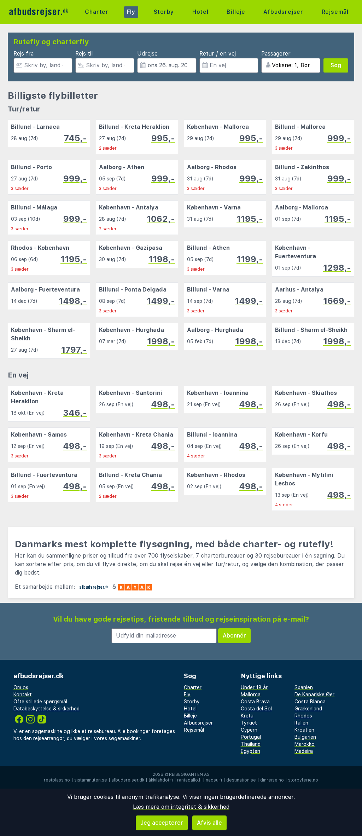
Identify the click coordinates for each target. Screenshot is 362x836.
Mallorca (251, 694)
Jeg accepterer (161, 822)
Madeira (303, 751)
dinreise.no (272, 780)
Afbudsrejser (283, 11)
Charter (97, 11)
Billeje (236, 11)
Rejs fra (23, 53)
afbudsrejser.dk (127, 780)
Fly (131, 11)
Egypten (250, 751)
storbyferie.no (303, 780)
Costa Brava (255, 701)
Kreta (247, 716)
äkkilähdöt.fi (160, 780)
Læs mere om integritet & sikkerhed (181, 806)
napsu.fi (214, 780)
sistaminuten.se (90, 780)
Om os (20, 687)
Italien (301, 723)
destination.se (241, 780)
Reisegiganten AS (189, 774)
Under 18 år (254, 687)
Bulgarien (305, 737)
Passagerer (276, 53)
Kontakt (22, 694)
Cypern (249, 730)
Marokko (304, 744)
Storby (164, 11)
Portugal (251, 737)
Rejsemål (335, 11)
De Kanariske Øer (314, 694)
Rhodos (303, 716)
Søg (336, 65)
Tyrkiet (249, 723)
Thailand (251, 744)
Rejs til (84, 53)
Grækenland (308, 708)
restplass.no (57, 780)
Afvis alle (209, 822)
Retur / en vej (217, 53)
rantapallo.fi (189, 780)
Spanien (303, 687)
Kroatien (304, 730)
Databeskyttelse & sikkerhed (46, 708)
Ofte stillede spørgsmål (40, 701)
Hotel (200, 11)
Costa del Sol (256, 708)
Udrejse (147, 53)
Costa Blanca (310, 701)
